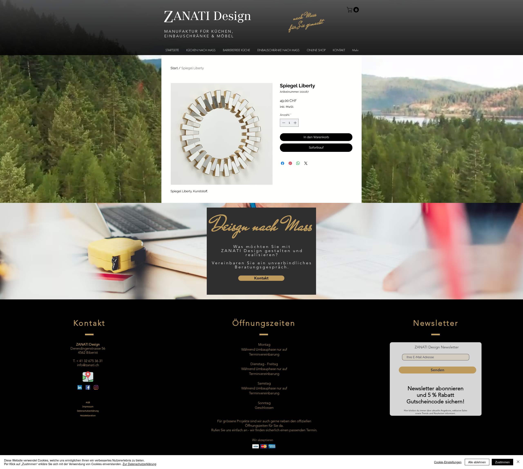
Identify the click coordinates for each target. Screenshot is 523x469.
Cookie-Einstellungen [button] (448, 462)
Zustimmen (502, 462)
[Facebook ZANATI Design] (88, 387)
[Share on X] (305, 163)
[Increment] (295, 123)
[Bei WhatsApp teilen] (298, 163)
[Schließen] (518, 462)
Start (174, 68)
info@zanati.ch (88, 365)
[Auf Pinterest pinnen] (290, 163)
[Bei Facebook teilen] (282, 163)
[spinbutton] (289, 123)
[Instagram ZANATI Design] (96, 387)
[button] (353, 9)
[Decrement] (283, 123)
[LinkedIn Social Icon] (79, 387)
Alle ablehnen (477, 462)
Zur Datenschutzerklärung (139, 464)
